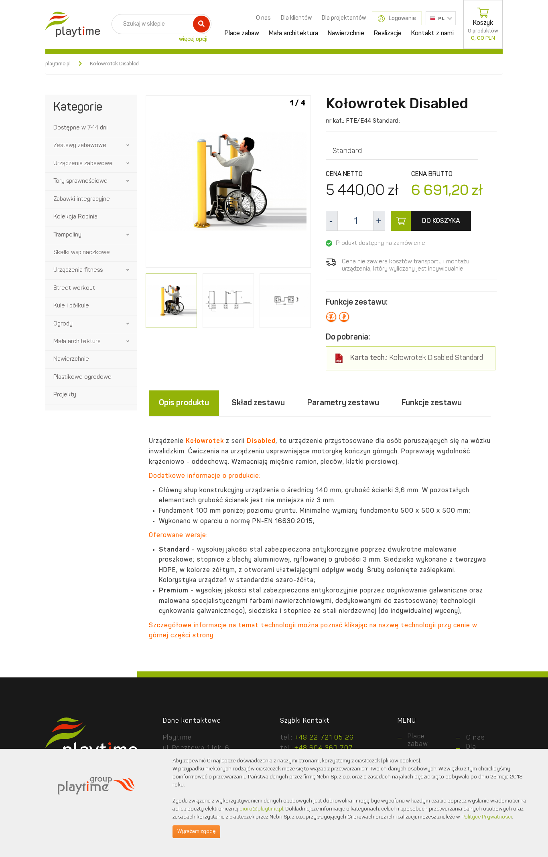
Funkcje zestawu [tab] (432, 403)
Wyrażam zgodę (196, 831)
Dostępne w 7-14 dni (80, 128)
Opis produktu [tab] (184, 403)
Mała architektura (293, 33)
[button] (128, 145)
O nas (263, 18)
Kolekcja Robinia (75, 217)
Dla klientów (296, 18)
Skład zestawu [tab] (258, 403)
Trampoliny (67, 235)
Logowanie (402, 18)
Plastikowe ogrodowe (82, 377)
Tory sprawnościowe (80, 181)
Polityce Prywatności (486, 817)
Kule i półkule (71, 306)
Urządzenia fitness (78, 270)
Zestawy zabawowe (79, 146)
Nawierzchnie (346, 33)
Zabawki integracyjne (81, 199)
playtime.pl (58, 64)
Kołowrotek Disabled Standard (416, 358)
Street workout (74, 288)
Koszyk (483, 30)
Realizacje (388, 33)
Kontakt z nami (432, 33)
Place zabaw (242, 33)
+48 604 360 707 (323, 748)
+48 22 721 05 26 (324, 738)
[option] (228, 183)
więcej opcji (193, 39)
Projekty (64, 395)
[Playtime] (70, 24)
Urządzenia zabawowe (83, 164)
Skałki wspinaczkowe (81, 253)
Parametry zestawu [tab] (343, 403)
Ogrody (63, 324)
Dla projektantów (344, 18)
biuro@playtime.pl (261, 809)
